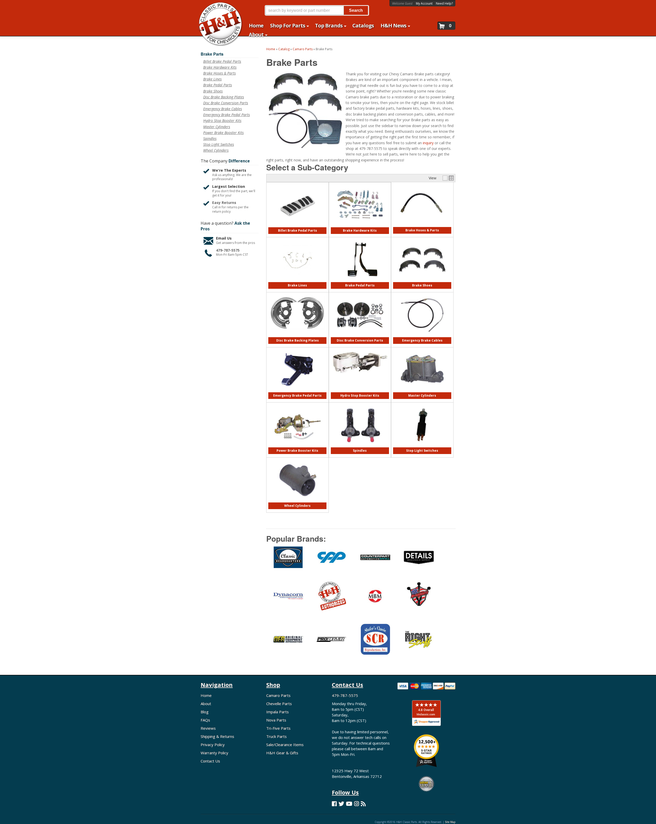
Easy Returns (224, 202)
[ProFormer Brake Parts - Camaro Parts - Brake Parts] (332, 642)
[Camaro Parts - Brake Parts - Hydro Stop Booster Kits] (359, 376)
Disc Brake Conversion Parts (360, 340)
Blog (205, 711)
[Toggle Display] (448, 178)
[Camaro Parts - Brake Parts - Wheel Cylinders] (297, 501)
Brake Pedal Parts (360, 285)
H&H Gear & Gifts (282, 752)
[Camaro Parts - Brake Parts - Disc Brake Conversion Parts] (360, 336)
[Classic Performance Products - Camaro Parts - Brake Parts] (332, 560)
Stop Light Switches (422, 450)
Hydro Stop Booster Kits (359, 395)
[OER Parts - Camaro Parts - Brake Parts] (288, 642)
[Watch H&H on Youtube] (349, 804)
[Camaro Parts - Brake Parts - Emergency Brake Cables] (422, 336)
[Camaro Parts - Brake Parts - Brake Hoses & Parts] (422, 225)
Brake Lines (297, 285)
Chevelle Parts (279, 703)
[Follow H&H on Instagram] (356, 804)
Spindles (360, 450)
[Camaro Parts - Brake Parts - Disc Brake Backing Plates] (297, 332)
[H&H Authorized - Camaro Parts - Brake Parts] (332, 599)
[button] (316, 10)
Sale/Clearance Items (285, 744)
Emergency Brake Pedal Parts (297, 395)
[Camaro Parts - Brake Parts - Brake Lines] (297, 281)
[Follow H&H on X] (341, 804)
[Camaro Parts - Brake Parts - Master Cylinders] (422, 391)
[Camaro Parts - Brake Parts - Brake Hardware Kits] (360, 226)
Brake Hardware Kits (360, 230)
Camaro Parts (278, 695)
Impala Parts (277, 711)
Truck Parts (276, 736)
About (206, 703)
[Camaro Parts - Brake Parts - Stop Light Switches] (422, 446)
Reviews (208, 728)
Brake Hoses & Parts (422, 230)
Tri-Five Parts (278, 728)
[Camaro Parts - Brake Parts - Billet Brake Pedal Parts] (297, 226)
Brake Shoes (422, 285)
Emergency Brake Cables (422, 340)
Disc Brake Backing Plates (297, 340)
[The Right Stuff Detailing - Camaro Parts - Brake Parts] (419, 642)
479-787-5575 (228, 250)
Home (206, 695)
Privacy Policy (213, 744)
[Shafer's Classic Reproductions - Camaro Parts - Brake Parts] (375, 642)
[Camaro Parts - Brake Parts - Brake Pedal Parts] (360, 281)
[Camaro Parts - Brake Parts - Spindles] (360, 446)
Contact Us (210, 761)
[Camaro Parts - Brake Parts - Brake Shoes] (422, 281)
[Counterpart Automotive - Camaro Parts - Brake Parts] (375, 560)
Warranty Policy (214, 752)
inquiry (428, 142)
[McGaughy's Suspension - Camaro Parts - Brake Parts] (419, 599)
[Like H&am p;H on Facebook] (334, 804)
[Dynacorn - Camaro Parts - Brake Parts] (288, 599)
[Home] (217, 7)
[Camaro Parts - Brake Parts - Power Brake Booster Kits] (297, 446)
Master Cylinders (422, 395)
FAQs (205, 720)
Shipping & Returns (217, 736)
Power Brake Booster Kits (297, 450)
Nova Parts (276, 720)
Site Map (450, 822)
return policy (221, 212)
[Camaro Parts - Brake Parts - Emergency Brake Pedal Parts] (297, 391)
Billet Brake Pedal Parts (297, 230)
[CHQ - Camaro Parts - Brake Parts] (288, 560)
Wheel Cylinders (297, 505)
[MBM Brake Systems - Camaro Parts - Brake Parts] (375, 599)
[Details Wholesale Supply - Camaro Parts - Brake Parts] (419, 560)
